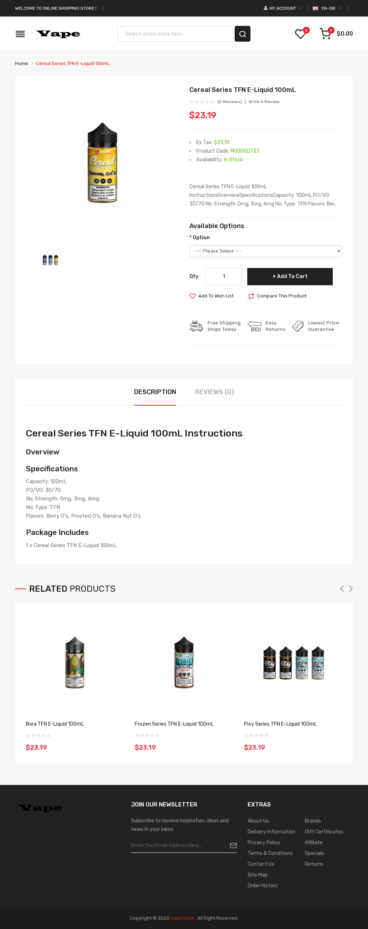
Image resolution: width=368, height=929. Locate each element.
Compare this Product (282, 296)
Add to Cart (292, 276)
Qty (193, 276)
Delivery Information (271, 832)
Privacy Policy (264, 843)
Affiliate (314, 843)
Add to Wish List (216, 296)
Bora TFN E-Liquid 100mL (55, 724)
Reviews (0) (214, 392)
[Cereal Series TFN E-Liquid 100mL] (50, 260)
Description (155, 392)
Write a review (264, 102)
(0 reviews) (229, 102)
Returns (314, 864)
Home (21, 63)
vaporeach (182, 918)
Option (201, 238)
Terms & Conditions (270, 853)
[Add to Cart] (116, 743)
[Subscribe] (230, 845)
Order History (263, 886)
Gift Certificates (324, 832)
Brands (313, 821)
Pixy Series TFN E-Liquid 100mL (280, 724)
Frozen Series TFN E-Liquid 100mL (174, 724)
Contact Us (261, 864)
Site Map (258, 875)
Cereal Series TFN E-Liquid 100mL (73, 63)
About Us (258, 821)
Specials (314, 853)
